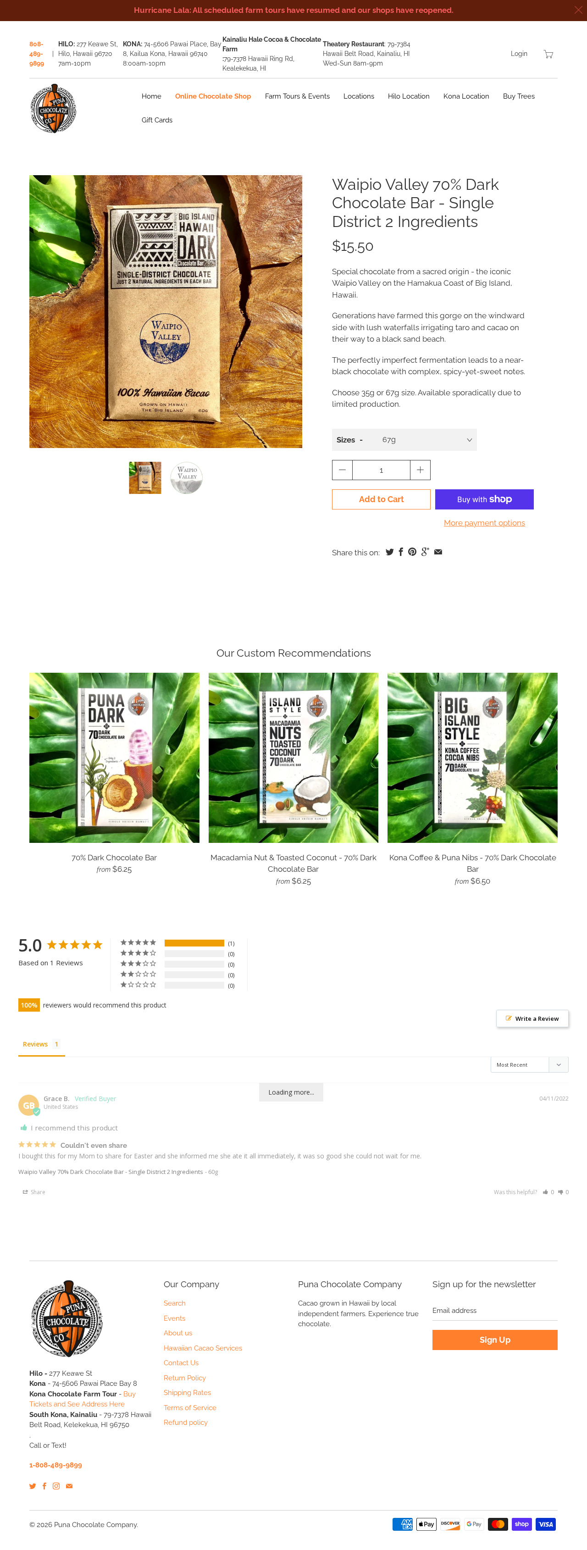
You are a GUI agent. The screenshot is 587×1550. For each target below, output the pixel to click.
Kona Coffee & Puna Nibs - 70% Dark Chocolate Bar (473, 758)
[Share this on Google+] (425, 552)
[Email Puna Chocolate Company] (69, 1486)
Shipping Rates (187, 1393)
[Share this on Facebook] (401, 552)
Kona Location (466, 96)
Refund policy (186, 1422)
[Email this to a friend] (438, 552)
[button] (548, 1192)
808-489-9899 (36, 53)
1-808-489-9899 (55, 1465)
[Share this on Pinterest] (412, 552)
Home (151, 96)
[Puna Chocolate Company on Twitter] (32, 1486)
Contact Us (181, 1363)
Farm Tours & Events (297, 96)
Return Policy (185, 1378)
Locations (358, 96)
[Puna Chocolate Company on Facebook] (44, 1486)
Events (174, 1318)
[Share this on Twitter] (389, 552)
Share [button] (37, 1192)
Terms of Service (190, 1408)
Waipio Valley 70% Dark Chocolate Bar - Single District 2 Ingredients (110, 1172)
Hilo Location (409, 96)
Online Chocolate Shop (213, 96)
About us (178, 1333)
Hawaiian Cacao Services (203, 1348)
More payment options (484, 522)
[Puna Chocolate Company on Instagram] (56, 1486)
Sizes (346, 439)
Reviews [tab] (35, 1044)
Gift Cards (157, 120)
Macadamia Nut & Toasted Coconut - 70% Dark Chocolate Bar (294, 758)
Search (175, 1303)
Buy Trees (519, 96)
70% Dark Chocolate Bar (114, 758)
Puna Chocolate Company (95, 1525)
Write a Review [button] (537, 1018)
